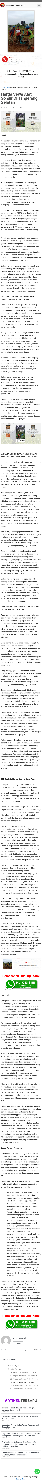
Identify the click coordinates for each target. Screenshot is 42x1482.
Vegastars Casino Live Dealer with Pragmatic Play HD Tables (26, 1376)
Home (3, 87)
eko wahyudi (14, 1366)
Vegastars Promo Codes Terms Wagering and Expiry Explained (26, 1379)
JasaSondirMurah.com (15, 5)
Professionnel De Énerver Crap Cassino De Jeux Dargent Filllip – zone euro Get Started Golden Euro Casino (26, 1385)
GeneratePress (21, 1479)
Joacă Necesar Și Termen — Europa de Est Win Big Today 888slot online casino (26, 1389)
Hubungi (12, 57)
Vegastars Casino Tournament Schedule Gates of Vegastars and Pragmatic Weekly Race (26, 1382)
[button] (39, 5)
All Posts (18, 1343)
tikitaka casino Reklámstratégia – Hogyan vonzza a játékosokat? (26, 1372)
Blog (8, 87)
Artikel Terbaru (15, 1369)
